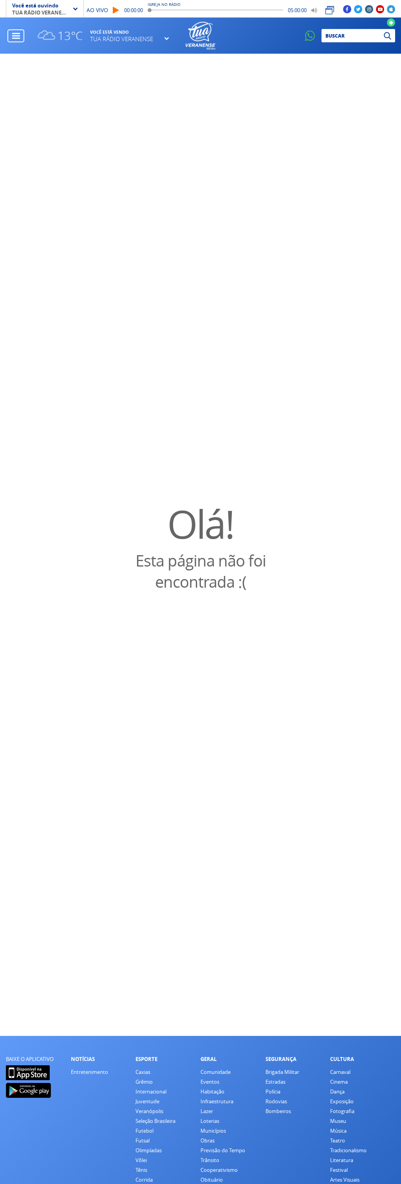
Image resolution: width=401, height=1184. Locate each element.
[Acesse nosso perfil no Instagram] (369, 9)
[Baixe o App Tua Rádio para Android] (391, 22)
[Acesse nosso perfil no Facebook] (347, 9)
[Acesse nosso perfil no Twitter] (358, 9)
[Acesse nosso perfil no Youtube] (380, 9)
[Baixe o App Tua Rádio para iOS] (391, 9)
